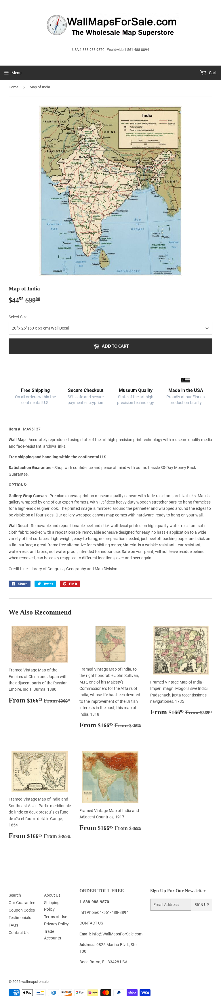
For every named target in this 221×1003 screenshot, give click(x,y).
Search (15, 895)
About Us (52, 895)
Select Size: (18, 317)
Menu (17, 72)
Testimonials (20, 917)
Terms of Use (55, 916)
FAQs (13, 925)
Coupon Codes (22, 910)
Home (13, 87)
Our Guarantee (22, 902)
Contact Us (18, 932)
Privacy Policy (56, 924)
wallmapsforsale (35, 981)
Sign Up (202, 905)
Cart (212, 72)
